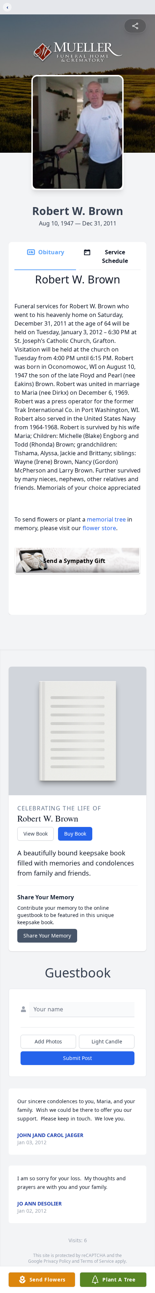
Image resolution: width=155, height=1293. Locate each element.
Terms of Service (97, 1261)
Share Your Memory (47, 935)
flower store (99, 528)
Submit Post (77, 1058)
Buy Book (75, 833)
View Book (35, 833)
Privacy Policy (57, 1261)
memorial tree (106, 519)
